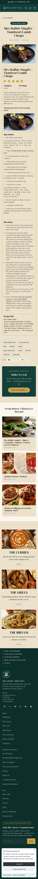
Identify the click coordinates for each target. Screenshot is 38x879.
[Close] (34, 849)
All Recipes (7, 18)
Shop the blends (19, 390)
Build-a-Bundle (8, 739)
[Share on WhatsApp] (9, 360)
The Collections (8, 735)
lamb (20, 350)
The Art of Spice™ (9, 762)
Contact (5, 803)
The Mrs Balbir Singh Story (12, 758)
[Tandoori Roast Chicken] (19, 467)
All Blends (6, 717)
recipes (28, 350)
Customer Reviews (9, 780)
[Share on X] (18, 360)
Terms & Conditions (19, 875)
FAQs (4, 807)
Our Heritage (7, 753)
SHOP (19, 564)
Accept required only (19, 869)
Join (31, 841)
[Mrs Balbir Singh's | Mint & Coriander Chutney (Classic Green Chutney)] (19, 433)
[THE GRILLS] (19, 579)
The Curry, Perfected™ (11, 766)
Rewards (6, 798)
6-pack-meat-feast (9, 342)
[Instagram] (5, 707)
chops (20, 346)
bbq (4, 346)
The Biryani (7, 730)
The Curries (7, 721)
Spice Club (6, 794)
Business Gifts (8, 816)
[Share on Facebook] (13, 360)
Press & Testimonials (10, 784)
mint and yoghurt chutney (16, 300)
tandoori (16, 354)
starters (6, 354)
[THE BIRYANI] (19, 619)
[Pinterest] (26, 707)
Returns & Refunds (9, 811)
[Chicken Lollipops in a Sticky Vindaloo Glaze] (19, 500)
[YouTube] (15, 707)
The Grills (6, 726)
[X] (20, 707)
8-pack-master (24, 342)
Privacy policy (7, 875)
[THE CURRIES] (19, 539)
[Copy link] (27, 360)
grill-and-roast (9, 350)
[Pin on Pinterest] (22, 360)
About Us (6, 775)
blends (12, 346)
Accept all (19, 864)
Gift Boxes (6, 743)
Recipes (5, 771)
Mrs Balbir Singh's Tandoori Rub (19, 152)
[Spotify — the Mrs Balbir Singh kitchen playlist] (31, 707)
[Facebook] (10, 707)
